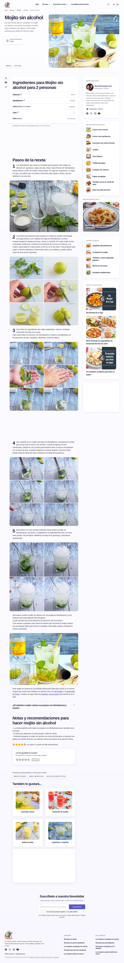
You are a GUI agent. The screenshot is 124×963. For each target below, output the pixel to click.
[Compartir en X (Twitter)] (6, 78)
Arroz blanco (97, 156)
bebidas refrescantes (50, 694)
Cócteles (18, 65)
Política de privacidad (46, 957)
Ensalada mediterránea (101, 273)
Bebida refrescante (36, 776)
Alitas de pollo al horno (101, 190)
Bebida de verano (20, 776)
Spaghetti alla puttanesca (102, 246)
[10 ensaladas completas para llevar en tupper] (101, 358)
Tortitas (95, 150)
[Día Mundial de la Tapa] (101, 299)
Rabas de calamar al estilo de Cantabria (99, 226)
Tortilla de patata (98, 163)
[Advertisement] (44, 865)
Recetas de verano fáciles (56, 776)
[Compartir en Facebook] (6, 82)
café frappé (58, 691)
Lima (15, 112)
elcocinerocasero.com (103, 86)
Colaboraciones (20, 953)
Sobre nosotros (9, 953)
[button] (108, 4)
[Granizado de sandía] (60, 802)
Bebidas (8, 65)
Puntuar (35, 759)
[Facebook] (87, 113)
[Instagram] (95, 113)
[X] (10, 950)
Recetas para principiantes (105, 943)
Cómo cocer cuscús (100, 130)
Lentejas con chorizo (100, 170)
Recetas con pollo (70, 939)
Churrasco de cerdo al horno (103, 143)
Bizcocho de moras (99, 266)
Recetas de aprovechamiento (74, 943)
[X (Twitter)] (91, 113)
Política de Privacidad (60, 915)
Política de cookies (35, 957)
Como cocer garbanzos (101, 136)
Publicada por (22, 772)
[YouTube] (99, 113)
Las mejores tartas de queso (74, 954)
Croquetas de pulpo (100, 252)
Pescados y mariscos (94, 206)
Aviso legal (56, 957)
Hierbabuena (18, 100)
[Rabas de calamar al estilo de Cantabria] (101, 217)
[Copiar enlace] (6, 87)
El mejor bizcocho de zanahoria (75, 950)
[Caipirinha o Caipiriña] (60, 833)
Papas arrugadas (99, 176)
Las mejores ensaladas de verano (76, 946)
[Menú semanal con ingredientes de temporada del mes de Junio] (101, 327)
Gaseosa (16, 94)
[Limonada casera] (28, 802)
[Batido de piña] (28, 833)
